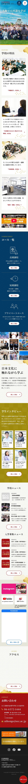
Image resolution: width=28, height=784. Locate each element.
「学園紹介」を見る (13, 90)
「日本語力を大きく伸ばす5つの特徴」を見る (12, 132)
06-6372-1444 (12, 709)
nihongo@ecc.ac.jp (15, 721)
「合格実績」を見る (13, 169)
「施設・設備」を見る (13, 205)
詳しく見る (14, 268)
